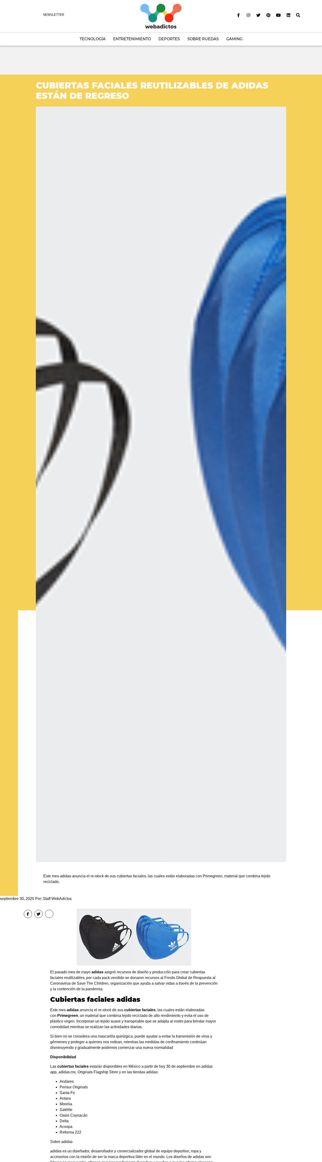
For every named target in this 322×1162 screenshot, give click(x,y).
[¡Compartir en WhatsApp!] (49, 914)
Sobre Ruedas (203, 39)
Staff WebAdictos (57, 899)
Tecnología (93, 39)
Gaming (234, 39)
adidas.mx (67, 1072)
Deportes (169, 39)
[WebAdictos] (161, 16)
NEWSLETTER (53, 14)
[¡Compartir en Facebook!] (28, 914)
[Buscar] (298, 15)
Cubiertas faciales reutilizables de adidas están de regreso (152, 90)
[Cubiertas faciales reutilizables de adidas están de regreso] (161, 484)
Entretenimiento (132, 39)
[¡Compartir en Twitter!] (38, 914)
